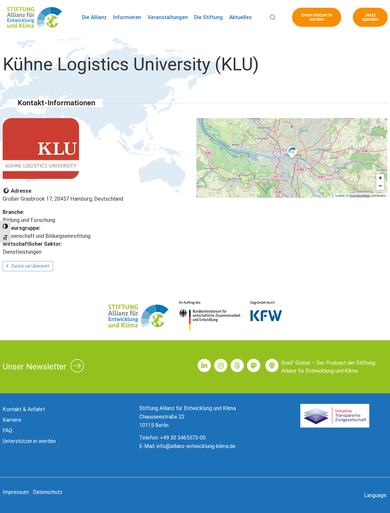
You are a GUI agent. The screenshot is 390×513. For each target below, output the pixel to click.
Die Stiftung (208, 17)
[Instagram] (220, 365)
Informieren (127, 17)
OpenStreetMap (359, 195)
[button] (272, 17)
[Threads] (237, 365)
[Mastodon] (253, 365)
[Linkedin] (204, 365)
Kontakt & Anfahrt (24, 409)
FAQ (7, 430)
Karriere (12, 420)
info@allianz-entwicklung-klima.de (196, 446)
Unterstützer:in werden (29, 441)
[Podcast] (272, 365)
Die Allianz (94, 17)
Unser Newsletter (34, 366)
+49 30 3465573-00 (183, 437)
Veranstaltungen (168, 17)
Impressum (16, 492)
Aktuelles (240, 17)
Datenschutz (47, 492)
